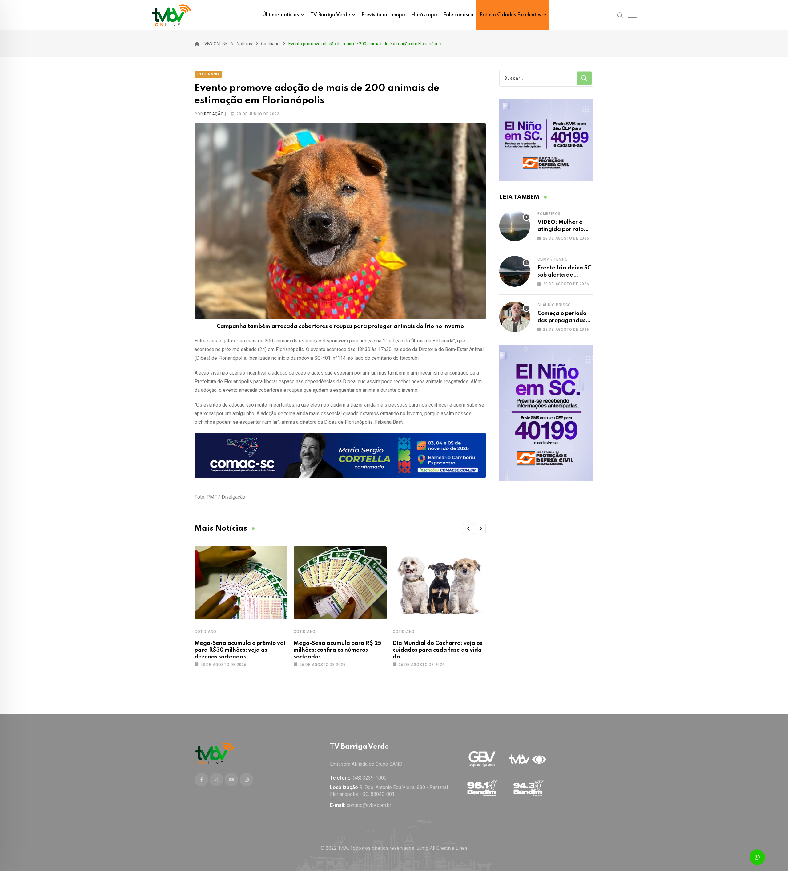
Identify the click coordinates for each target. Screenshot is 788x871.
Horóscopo (424, 15)
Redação (214, 114)
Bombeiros (549, 214)
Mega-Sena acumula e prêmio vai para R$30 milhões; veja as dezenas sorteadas (240, 650)
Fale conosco (458, 15)
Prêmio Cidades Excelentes (510, 15)
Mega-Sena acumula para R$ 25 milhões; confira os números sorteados (337, 650)
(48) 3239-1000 (370, 778)
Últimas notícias (281, 15)
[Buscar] (620, 14)
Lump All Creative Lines (442, 848)
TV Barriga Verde (330, 15)
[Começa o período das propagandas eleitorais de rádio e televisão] (514, 317)
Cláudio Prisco (554, 305)
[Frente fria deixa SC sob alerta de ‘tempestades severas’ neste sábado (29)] (514, 271)
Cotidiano (205, 632)
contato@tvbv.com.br (369, 805)
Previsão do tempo (383, 15)
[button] (468, 528)
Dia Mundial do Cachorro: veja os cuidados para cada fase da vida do (437, 650)
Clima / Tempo (552, 259)
